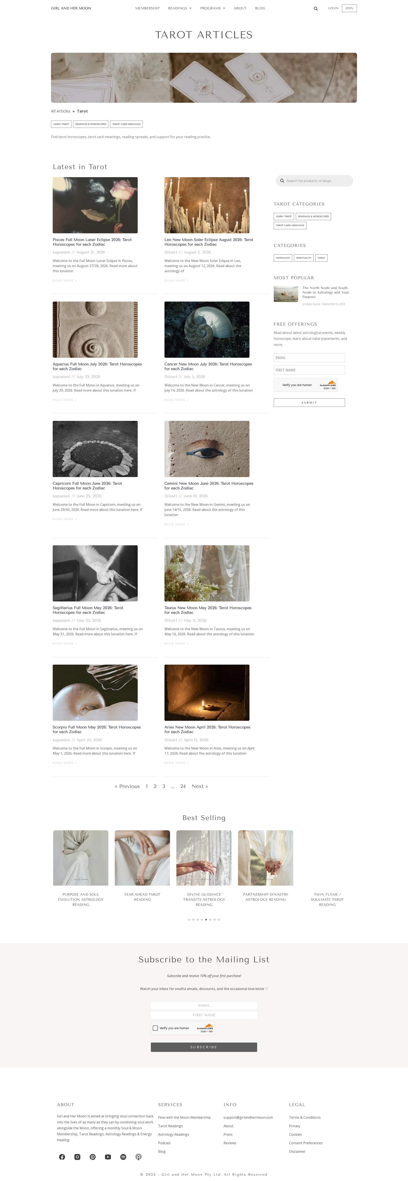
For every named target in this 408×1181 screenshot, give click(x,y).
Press (228, 1134)
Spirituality (303, 257)
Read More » (65, 280)
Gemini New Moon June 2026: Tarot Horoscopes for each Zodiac (209, 485)
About (240, 8)
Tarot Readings (91, 1134)
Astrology (283, 257)
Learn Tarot (61, 124)
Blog (260, 8)
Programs (210, 8)
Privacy (294, 1126)
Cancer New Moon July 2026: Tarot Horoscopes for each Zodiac (208, 366)
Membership (147, 8)
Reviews (230, 1143)
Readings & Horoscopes (90, 124)
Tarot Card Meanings (126, 124)
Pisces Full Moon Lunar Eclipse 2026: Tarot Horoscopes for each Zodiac (92, 242)
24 (183, 786)
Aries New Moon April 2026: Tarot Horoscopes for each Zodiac (207, 729)
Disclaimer (297, 1151)
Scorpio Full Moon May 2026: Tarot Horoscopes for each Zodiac (97, 729)
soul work (145, 1122)
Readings (177, 8)
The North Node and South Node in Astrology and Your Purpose (325, 292)
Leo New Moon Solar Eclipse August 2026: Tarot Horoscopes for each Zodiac (208, 242)
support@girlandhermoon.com (248, 1117)
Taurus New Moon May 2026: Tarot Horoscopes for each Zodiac (208, 610)
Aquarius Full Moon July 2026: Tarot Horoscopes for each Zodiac (97, 366)
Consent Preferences (306, 1143)
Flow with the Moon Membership (184, 1117)
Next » (200, 786)
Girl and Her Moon (71, 8)
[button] (189, 919)
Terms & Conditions (305, 1117)
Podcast (164, 1143)
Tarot (321, 257)
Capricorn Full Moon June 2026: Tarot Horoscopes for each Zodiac (87, 485)
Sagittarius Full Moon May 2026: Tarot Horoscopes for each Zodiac (88, 610)
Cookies (295, 1134)
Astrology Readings (120, 1134)
